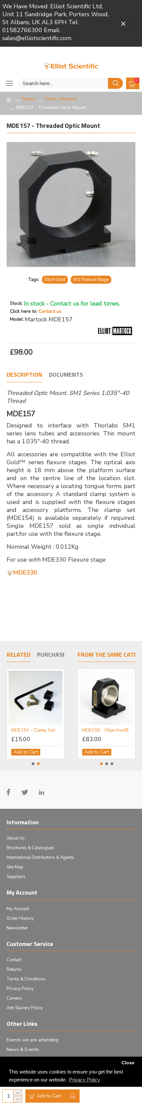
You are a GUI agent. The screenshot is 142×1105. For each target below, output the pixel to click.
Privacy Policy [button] (84, 1079)
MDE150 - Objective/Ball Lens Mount (107, 730)
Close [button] (128, 1062)
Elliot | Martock (61, 99)
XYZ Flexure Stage (91, 280)
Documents (66, 375)
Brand (28, 99)
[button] (33, 763)
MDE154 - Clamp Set (35, 730)
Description (24, 375)
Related (18, 655)
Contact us (50, 311)
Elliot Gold (55, 280)
